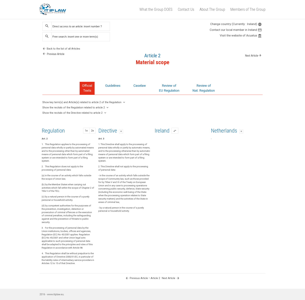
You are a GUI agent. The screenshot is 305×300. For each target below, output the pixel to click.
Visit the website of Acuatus (241, 35)
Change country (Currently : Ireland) (236, 24)
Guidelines (112, 86)
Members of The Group (247, 9)
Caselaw (139, 86)
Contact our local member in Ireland (236, 30)
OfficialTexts (87, 88)
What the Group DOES (155, 9)
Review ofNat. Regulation (203, 88)
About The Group (212, 9)
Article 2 (155, 278)
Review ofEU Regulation (169, 88)
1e (86, 130)
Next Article (253, 55)
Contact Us (186, 9)
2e (92, 130)
